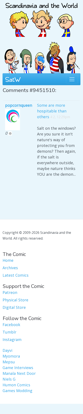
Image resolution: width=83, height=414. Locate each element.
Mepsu (9, 361)
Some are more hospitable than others (51, 111)
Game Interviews (18, 367)
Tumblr (9, 332)
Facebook (11, 324)
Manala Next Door (19, 373)
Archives (10, 267)
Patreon (10, 292)
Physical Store (15, 299)
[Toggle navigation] (72, 79)
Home (8, 260)
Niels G (9, 379)
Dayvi (7, 350)
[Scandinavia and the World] (41, 17)
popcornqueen (18, 105)
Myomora (11, 356)
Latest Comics (16, 275)
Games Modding (17, 390)
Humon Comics (16, 384)
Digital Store (14, 307)
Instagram (12, 339)
